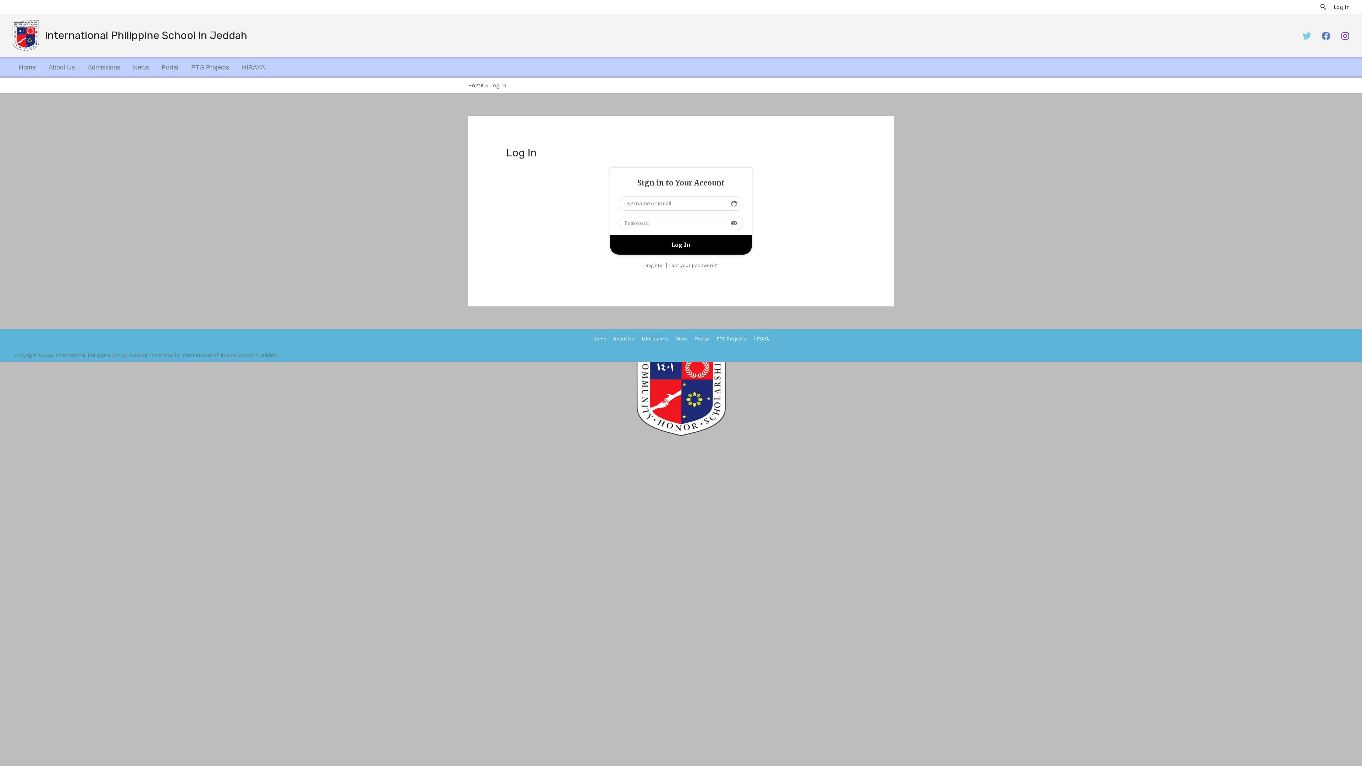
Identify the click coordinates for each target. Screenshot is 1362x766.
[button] (1323, 7)
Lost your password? (693, 265)
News (141, 67)
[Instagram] (1345, 36)
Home (27, 67)
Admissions (104, 67)
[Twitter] (1306, 36)
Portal (170, 67)
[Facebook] (1326, 36)
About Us (62, 67)
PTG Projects (210, 67)
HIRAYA (253, 67)
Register (654, 265)
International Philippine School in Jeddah (146, 35)
